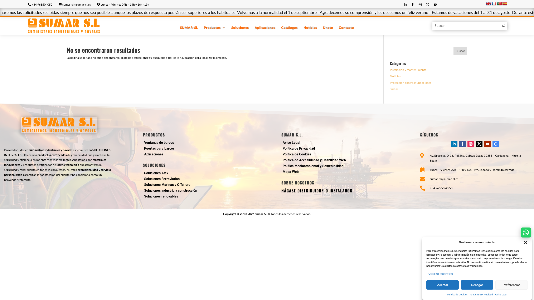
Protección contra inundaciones (410, 82)
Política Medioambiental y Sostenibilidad (313, 166)
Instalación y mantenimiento (408, 69)
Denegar (477, 285)
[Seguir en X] (428, 5)
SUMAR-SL (189, 27)
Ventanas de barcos (159, 143)
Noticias (310, 27)
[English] (488, 4)
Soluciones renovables (161, 196)
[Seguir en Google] (495, 144)
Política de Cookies (457, 294)
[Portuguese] (499, 4)
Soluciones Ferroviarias (162, 179)
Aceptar (442, 285)
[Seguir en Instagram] (420, 5)
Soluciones (240, 27)
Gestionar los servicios (440, 273)
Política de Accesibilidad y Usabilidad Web (314, 160)
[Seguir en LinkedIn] (405, 5)
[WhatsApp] (526, 233)
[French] (493, 4)
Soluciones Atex (156, 173)
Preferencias (511, 285)
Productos (212, 27)
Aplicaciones (265, 27)
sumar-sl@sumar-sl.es (76, 4)
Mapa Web (291, 172)
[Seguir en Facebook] (413, 5)
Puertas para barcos (159, 148)
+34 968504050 (42, 4)
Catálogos (289, 27)
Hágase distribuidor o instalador (317, 190)
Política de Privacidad (481, 294)
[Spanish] (504, 4)
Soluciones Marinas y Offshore (167, 185)
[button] (526, 242)
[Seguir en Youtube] (435, 5)
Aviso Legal (501, 294)
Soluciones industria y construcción (170, 190)
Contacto (346, 27)
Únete (328, 27)
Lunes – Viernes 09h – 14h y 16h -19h (125, 4)
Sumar (394, 89)
